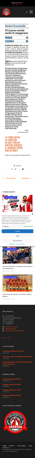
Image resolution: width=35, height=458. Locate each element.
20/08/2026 (6, 381)
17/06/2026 (6, 358)
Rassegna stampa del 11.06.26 (12, 390)
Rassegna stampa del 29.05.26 (12, 395)
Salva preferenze (17, 240)
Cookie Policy (12, 243)
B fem (11, 197)
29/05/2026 (6, 397)
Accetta (17, 231)
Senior (14, 197)
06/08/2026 (6, 386)
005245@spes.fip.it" (10, 329)
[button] (32, 214)
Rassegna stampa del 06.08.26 (12, 384)
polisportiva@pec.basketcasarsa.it (14, 331)
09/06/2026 (7, 271)
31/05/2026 (7, 299)
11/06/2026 (6, 392)
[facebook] (17, 4)
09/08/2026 (6, 353)
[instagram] (20, 4)
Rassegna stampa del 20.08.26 (12, 379)
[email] (13, 4)
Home (5, 446)
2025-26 (7, 197)
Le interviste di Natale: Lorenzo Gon (13, 351)
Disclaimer (22, 446)
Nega (17, 236)
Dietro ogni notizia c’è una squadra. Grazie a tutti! (17, 356)
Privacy (12, 446)
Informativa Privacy (20, 243)
